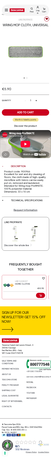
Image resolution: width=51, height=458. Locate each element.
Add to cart (25, 112)
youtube (30, 393)
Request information (25, 210)
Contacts (7, 406)
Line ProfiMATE (25, 19)
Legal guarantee (10, 396)
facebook (31, 387)
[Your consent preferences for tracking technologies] (5, 453)
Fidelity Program (10, 385)
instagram (31, 398)
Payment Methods (10, 369)
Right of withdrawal (12, 401)
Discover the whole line (17, 245)
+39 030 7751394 (34, 371)
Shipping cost (9, 390)
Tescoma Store (9, 380)
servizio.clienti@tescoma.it (38, 377)
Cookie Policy (43, 452)
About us (6, 374)
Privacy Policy (31, 452)
